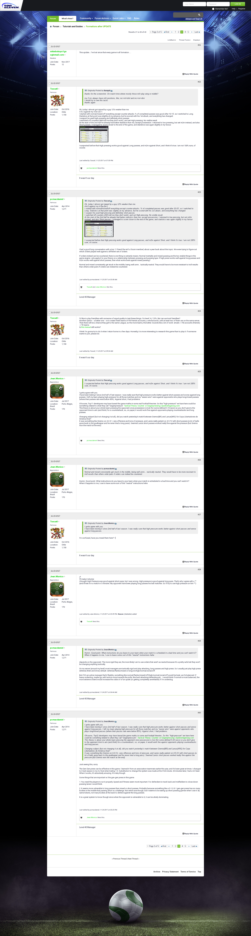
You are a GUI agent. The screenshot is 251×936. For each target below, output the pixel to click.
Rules (136, 18)
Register (241, 9)
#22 (199, 82)
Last (196, 32)
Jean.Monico (101, 287)
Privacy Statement (170, 872)
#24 (199, 311)
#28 (199, 570)
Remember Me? (221, 9)
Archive (156, 872)
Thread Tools (184, 40)
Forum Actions (102, 18)
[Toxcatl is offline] (57, 100)
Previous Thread (120, 859)
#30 (199, 713)
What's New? (67, 18)
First (167, 32)
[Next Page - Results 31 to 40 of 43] (192, 32)
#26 (199, 460)
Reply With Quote (191, 74)
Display (196, 40)
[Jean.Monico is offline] (57, 391)
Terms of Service (188, 872)
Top (199, 872)
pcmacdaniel (92, 168)
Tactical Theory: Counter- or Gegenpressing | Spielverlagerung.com (152, 406)
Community (85, 18)
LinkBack (171, 40)
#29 (199, 641)
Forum (53, 18)
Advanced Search (193, 19)
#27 (199, 515)
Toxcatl (89, 287)
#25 (199, 372)
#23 (199, 192)
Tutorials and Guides (73, 26)
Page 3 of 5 (157, 32)
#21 (199, 45)
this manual (86, 327)
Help (233, 9)
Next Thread (133, 859)
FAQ (129, 18)
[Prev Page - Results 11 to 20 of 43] (172, 32)
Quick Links (118, 18)
